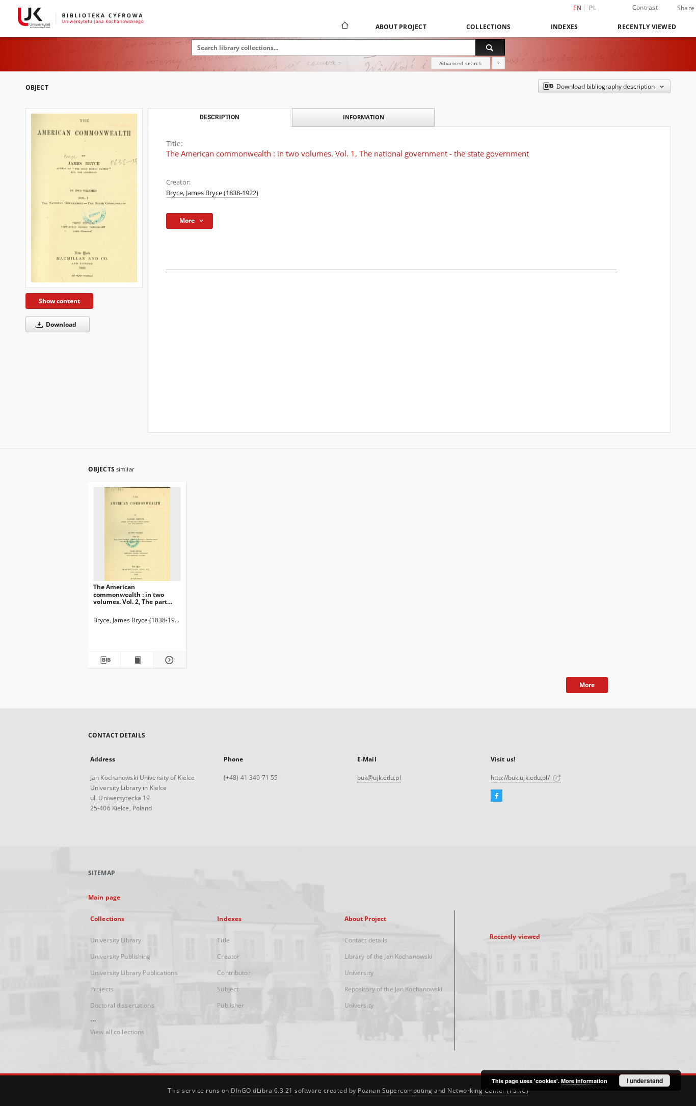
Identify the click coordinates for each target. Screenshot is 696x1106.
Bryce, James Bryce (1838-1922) (212, 193)
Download (60, 324)
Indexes (564, 26)
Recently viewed (647, 26)
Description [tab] (219, 117)
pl (592, 8)
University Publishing (120, 956)
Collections (488, 26)
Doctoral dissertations (122, 1005)
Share (685, 8)
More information (584, 1081)
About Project (401, 26)
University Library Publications (134, 972)
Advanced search (460, 63)
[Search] (490, 47)
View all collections (117, 1032)
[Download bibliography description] (104, 660)
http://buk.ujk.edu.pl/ (521, 777)
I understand (645, 1080)
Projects (102, 989)
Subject (227, 989)
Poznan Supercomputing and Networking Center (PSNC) (443, 1090)
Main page (104, 897)
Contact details (366, 940)
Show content (59, 301)
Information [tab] (363, 117)
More (587, 684)
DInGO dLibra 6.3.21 (262, 1090)
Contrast (645, 7)
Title (223, 940)
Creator (228, 956)
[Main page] (344, 26)
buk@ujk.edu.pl (379, 777)
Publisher (230, 1005)
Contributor (233, 972)
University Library (115, 940)
